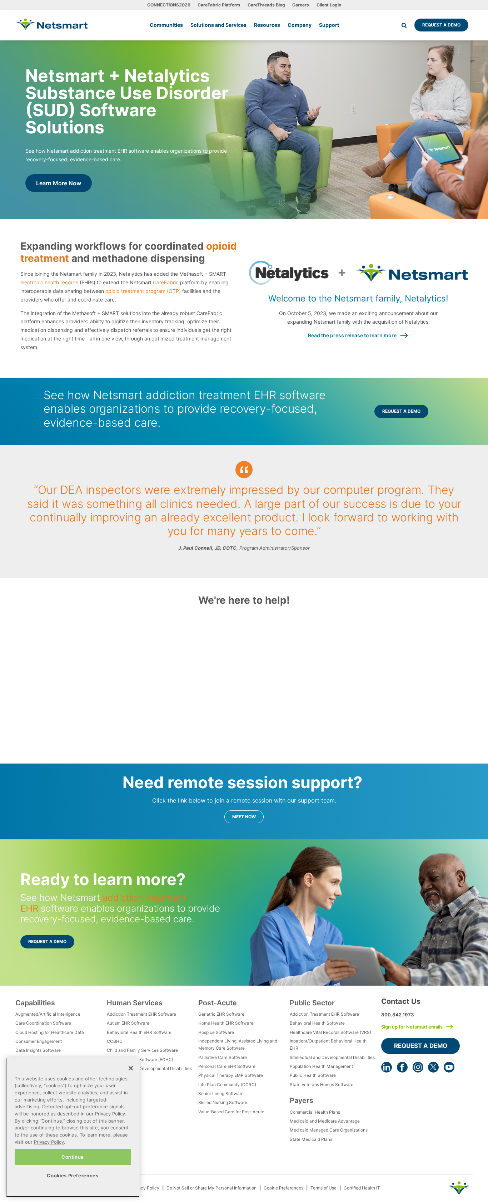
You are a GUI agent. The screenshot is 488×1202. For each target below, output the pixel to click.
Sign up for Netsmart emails (412, 1027)
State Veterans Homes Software (321, 1084)
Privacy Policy (144, 1188)
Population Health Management (321, 1066)
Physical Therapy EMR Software (230, 1075)
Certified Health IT (362, 1188)
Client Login (329, 5)
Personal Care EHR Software (226, 1066)
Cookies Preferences (72, 1175)
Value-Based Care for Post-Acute (231, 1111)
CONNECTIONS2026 (168, 5)
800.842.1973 (397, 1014)
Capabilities (35, 1003)
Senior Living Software (221, 1093)
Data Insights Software (38, 1050)
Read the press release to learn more (352, 335)
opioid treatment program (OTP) (143, 291)
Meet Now (244, 816)
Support (329, 25)
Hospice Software (216, 1032)
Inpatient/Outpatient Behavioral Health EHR (328, 1044)
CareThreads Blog (266, 5)
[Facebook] (402, 1067)
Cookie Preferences (283, 1188)
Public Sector (312, 1003)
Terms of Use (323, 1188)
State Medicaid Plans (311, 1139)
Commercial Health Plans (315, 1112)
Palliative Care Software (222, 1057)
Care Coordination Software (43, 1023)
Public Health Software (313, 1075)
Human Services (135, 1003)
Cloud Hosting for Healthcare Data (49, 1032)
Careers (300, 5)
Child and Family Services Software (142, 1050)
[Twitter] (433, 1067)
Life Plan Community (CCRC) (227, 1084)
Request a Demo (441, 25)
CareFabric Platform (219, 5)
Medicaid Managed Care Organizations (329, 1130)
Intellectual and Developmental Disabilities (149, 1068)
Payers (301, 1100)
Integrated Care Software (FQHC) (140, 1059)
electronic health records (49, 282)
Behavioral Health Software (317, 1023)
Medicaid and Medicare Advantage (325, 1121)
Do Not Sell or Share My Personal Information (211, 1188)
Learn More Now (58, 183)
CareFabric (166, 282)
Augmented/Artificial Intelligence (47, 1014)
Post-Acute (217, 1003)
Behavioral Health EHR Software (139, 1032)
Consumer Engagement (38, 1041)
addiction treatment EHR (103, 903)
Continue (72, 1157)
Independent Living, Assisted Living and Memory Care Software (237, 1044)
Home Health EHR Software (225, 1023)
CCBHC (115, 1041)
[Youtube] (449, 1067)
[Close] (131, 1068)
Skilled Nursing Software (222, 1102)
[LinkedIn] (386, 1067)
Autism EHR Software (128, 1023)
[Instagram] (418, 1067)
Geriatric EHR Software (221, 1014)
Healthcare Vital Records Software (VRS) (330, 1032)
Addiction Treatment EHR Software (141, 1014)
